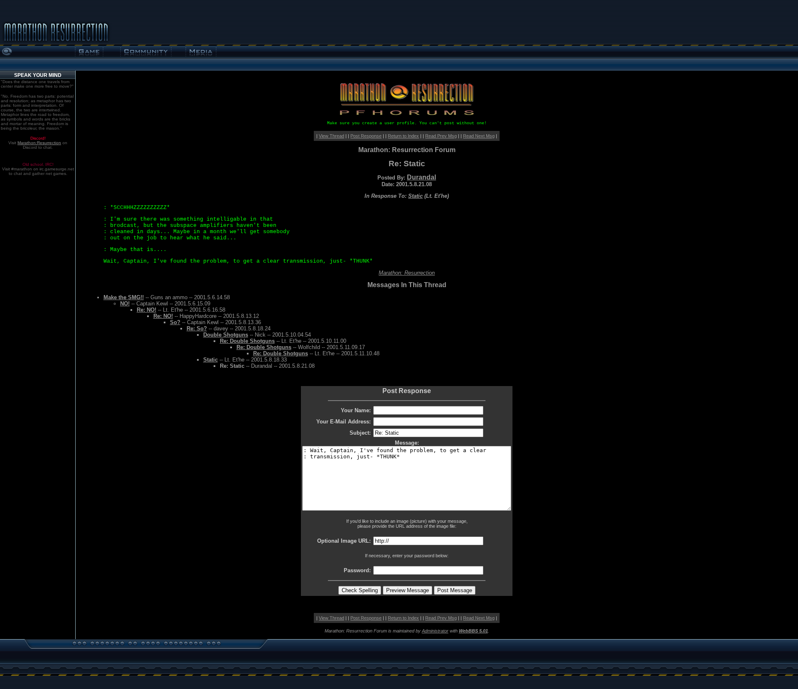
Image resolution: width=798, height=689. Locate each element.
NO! (125, 303)
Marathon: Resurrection (407, 273)
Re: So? (197, 328)
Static (415, 196)
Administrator (435, 630)
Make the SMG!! (123, 297)
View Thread (331, 135)
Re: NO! (146, 310)
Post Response (366, 135)
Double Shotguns (225, 335)
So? (175, 322)
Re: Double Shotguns (247, 341)
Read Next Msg (479, 135)
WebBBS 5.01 (473, 630)
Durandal (421, 177)
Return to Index (403, 135)
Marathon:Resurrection (39, 142)
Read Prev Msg (441, 135)
